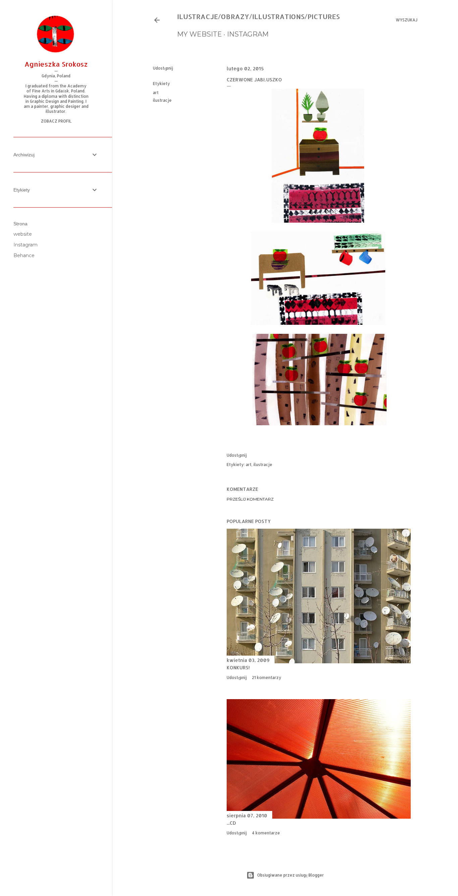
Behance (24, 255)
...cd (231, 823)
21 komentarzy (266, 677)
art (156, 92)
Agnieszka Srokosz (56, 64)
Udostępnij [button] (163, 68)
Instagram (25, 245)
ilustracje (162, 100)
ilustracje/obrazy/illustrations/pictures (258, 16)
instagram (248, 34)
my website (199, 34)
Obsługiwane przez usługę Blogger (290, 875)
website (22, 234)
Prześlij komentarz (250, 499)
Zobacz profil (56, 121)
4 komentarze (266, 832)
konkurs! (238, 667)
